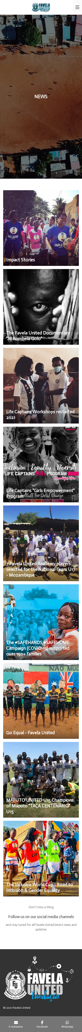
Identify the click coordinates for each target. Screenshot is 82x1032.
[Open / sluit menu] (77, 7)
